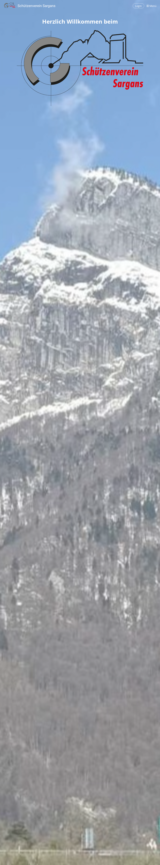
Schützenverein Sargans (36, 6)
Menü (152, 6)
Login (138, 6)
